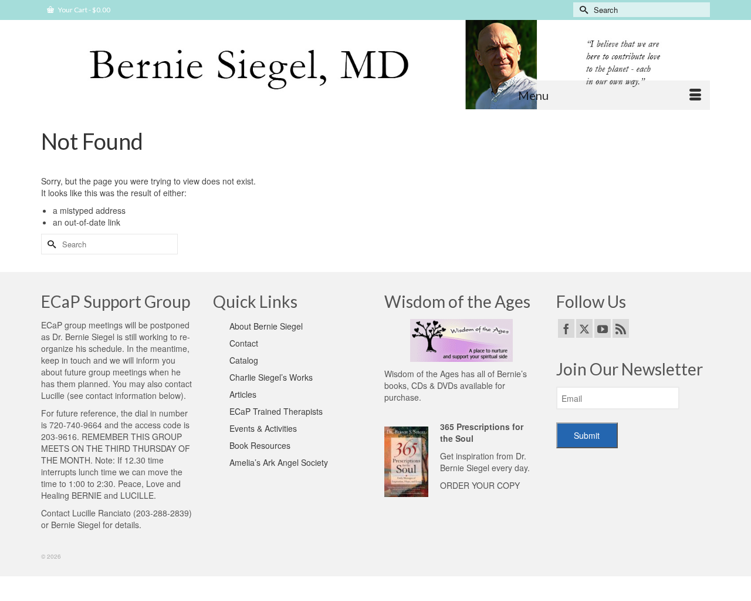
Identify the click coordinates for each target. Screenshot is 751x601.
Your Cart (83, 9)
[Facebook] (566, 328)
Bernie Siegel (75, 525)
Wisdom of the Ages (421, 374)
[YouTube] (602, 328)
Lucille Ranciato (101, 513)
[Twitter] (584, 328)
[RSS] (621, 328)
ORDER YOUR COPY (480, 485)
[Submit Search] (582, 9)
